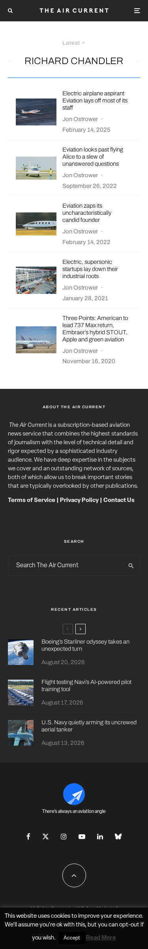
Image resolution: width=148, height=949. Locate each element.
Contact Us (119, 501)
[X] (45, 836)
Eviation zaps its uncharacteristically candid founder (86, 213)
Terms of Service (31, 501)
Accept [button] (72, 938)
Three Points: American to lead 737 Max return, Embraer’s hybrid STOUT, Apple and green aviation (95, 329)
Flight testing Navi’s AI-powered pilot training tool (86, 685)
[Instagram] (64, 836)
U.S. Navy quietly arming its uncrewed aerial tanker (89, 726)
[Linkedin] (100, 836)
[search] (131, 565)
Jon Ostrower (80, 119)
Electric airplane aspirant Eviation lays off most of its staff (94, 100)
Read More (101, 938)
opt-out (129, 925)
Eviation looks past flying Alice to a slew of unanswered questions (92, 156)
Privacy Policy (79, 501)
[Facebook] (28, 836)
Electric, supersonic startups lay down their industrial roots (90, 269)
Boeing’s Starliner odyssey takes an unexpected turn (85, 645)
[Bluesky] (118, 836)
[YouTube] (82, 836)
